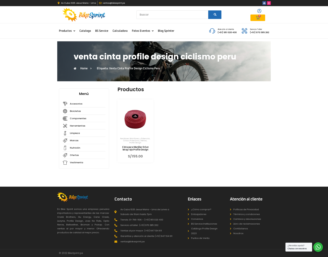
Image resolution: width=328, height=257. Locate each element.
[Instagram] (269, 3)
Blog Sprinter (166, 31)
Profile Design (135, 142)
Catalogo (85, 31)
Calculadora (120, 31)
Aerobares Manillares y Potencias (135, 138)
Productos (65, 31)
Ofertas (143, 140)
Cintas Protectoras (131, 140)
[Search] (214, 14)
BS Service (101, 31)
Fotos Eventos (141, 31)
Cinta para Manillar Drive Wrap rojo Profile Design (135, 148)
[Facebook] (264, 3)
